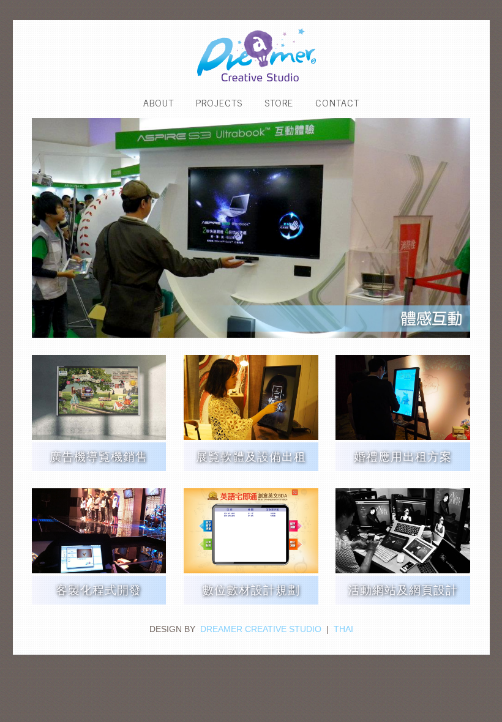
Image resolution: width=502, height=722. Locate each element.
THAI (343, 629)
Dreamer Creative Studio (260, 629)
